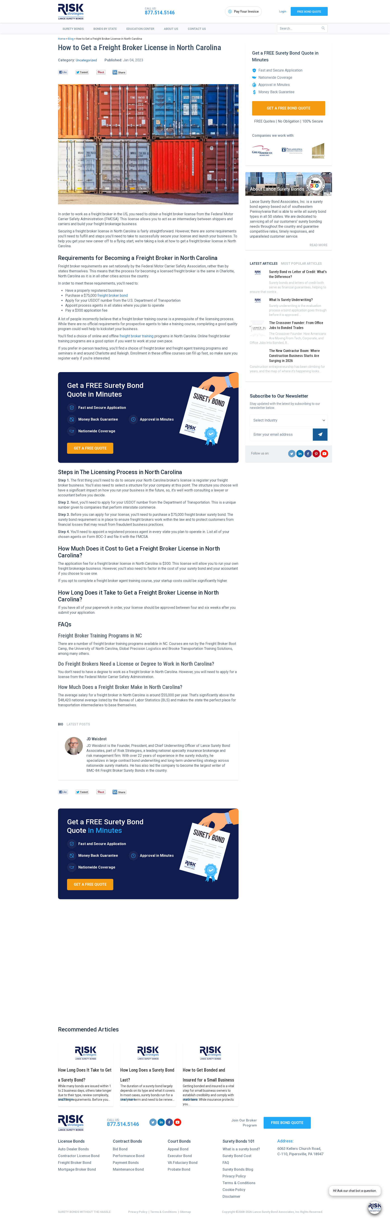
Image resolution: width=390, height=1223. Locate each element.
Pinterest (316, 457)
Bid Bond (120, 1149)
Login (282, 11)
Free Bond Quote (309, 11)
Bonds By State (105, 28)
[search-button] (323, 28)
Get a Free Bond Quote (288, 108)
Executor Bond (180, 1156)
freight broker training (136, 336)
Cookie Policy (234, 1190)
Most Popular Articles (301, 263)
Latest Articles (264, 263)
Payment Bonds (126, 1162)
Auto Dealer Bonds (73, 1149)
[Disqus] (148, 962)
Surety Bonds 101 (239, 1141)
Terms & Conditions (239, 1183)
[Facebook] (63, 72)
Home (61, 38)
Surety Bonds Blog (238, 1169)
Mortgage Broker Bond (77, 1169)
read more (65, 1099)
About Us (171, 28)
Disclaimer (231, 1196)
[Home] (71, 11)
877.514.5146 (160, 12)
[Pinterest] (101, 72)
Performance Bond (128, 1156)
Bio (60, 724)
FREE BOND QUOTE (287, 1123)
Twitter (292, 457)
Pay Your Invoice (246, 11)
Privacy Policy (234, 1176)
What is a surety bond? (241, 1149)
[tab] (60, 724)
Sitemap (185, 1212)
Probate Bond (179, 1169)
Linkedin (300, 457)
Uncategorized (86, 60)
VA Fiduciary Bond (182, 1162)
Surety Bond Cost (237, 1156)
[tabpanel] (148, 755)
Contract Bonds (127, 1141)
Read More (318, 245)
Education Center (140, 28)
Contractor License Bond (79, 1156)
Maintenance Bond (128, 1169)
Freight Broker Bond (74, 1162)
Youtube (324, 457)
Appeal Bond (178, 1149)
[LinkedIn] (119, 72)
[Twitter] (82, 72)
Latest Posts (78, 724)
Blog (71, 38)
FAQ (226, 1162)
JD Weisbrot (96, 739)
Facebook (308, 457)
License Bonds (71, 1141)
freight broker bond (112, 295)
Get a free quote (90, 448)
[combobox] (302, 28)
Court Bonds (179, 1141)
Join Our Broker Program (244, 1123)
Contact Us (197, 28)
